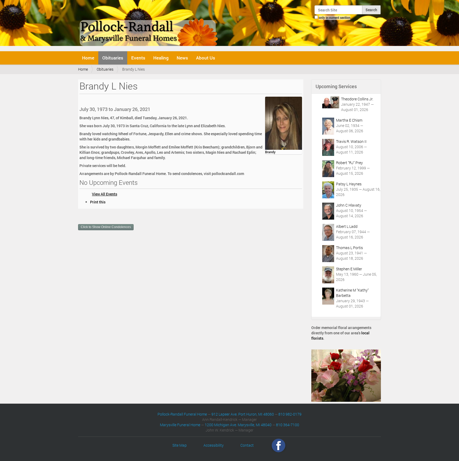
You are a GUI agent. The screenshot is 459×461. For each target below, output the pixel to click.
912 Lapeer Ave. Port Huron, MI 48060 (242, 414)
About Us (205, 58)
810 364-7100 (287, 424)
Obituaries (112, 58)
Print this (97, 201)
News (182, 58)
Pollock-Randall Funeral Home (182, 414)
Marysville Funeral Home (180, 424)
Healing (161, 58)
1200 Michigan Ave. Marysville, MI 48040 (238, 424)
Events (138, 58)
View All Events (104, 194)
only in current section (334, 17)
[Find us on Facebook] (278, 445)
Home (88, 58)
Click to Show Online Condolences (106, 227)
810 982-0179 (289, 414)
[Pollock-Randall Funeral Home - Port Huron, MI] (149, 25)
